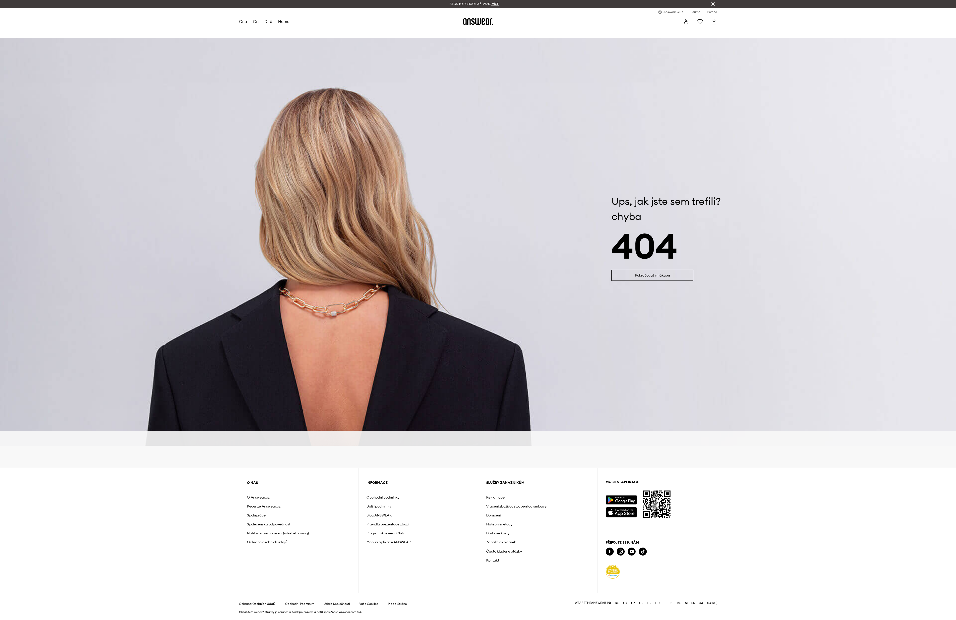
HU (657, 603)
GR (641, 603)
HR (649, 603)
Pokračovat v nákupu (652, 275)
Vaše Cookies (368, 604)
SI (686, 603)
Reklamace (495, 497)
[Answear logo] (478, 21)
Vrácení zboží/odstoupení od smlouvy (516, 506)
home (283, 21)
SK (693, 603)
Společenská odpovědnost (268, 524)
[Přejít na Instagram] (621, 551)
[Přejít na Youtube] (632, 551)
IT (664, 603)
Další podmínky (378, 506)
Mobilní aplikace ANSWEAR (388, 542)
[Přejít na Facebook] (610, 551)
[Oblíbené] (700, 21)
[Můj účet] (686, 21)
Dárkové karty (498, 533)
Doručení (493, 515)
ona (243, 21)
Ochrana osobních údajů (267, 542)
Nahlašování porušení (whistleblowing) (278, 533)
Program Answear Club (385, 533)
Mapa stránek (398, 604)
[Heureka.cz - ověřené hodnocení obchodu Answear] (613, 572)
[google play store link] (621, 500)
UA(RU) (712, 603)
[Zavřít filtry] (713, 4)
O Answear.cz (258, 497)
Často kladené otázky (504, 551)
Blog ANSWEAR (379, 515)
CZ (633, 603)
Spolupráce (256, 515)
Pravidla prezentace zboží (387, 524)
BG (617, 603)
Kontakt (492, 560)
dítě (268, 21)
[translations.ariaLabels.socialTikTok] (643, 551)
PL (671, 603)
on (255, 21)
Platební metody (499, 524)
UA (701, 603)
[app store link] (621, 511)
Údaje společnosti (337, 604)
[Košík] (714, 21)
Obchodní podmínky (383, 497)
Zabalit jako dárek (501, 542)
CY (625, 603)
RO (679, 603)
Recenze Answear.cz (264, 506)
